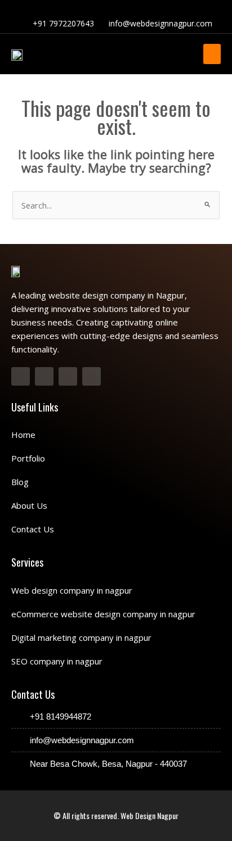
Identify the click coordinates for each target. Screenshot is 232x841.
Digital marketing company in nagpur (81, 637)
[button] (212, 54)
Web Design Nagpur (150, 815)
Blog (20, 481)
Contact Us (32, 529)
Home (23, 434)
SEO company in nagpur (56, 661)
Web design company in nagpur (71, 590)
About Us (29, 505)
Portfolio (28, 458)
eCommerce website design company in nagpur (103, 614)
